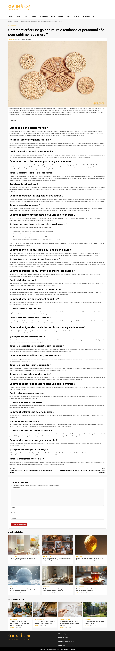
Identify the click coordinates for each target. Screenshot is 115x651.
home (11, 16)
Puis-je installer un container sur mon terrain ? (95, 609)
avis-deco (11, 39)
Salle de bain (44, 16)
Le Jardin (88, 619)
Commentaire (15, 487)
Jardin (53, 16)
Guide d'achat (40, 619)
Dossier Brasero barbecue (65, 641)
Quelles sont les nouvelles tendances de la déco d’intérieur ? (24, 545)
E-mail (13, 513)
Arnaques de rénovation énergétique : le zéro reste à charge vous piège (20, 609)
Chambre (33, 16)
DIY (94, 16)
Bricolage (77, 16)
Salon (18, 16)
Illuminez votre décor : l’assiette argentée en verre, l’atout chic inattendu (91, 575)
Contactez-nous (63, 637)
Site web (13, 518)
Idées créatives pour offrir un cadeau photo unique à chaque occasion (57, 545)
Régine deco (61, 645)
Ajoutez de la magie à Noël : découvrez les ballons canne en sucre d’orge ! (91, 545)
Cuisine (25, 16)
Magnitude (63, 649)
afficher (20, 120)
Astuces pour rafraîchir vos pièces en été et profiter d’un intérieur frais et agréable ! (82, 470)
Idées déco (86, 16)
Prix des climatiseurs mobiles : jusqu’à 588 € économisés (45, 609)
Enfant (60, 16)
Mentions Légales (63, 634)
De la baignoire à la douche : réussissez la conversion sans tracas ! (70, 609)
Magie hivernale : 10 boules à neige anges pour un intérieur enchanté (24, 575)
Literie (68, 16)
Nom (13, 507)
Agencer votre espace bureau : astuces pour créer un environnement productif (31, 470)
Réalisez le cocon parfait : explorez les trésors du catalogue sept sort (57, 575)
